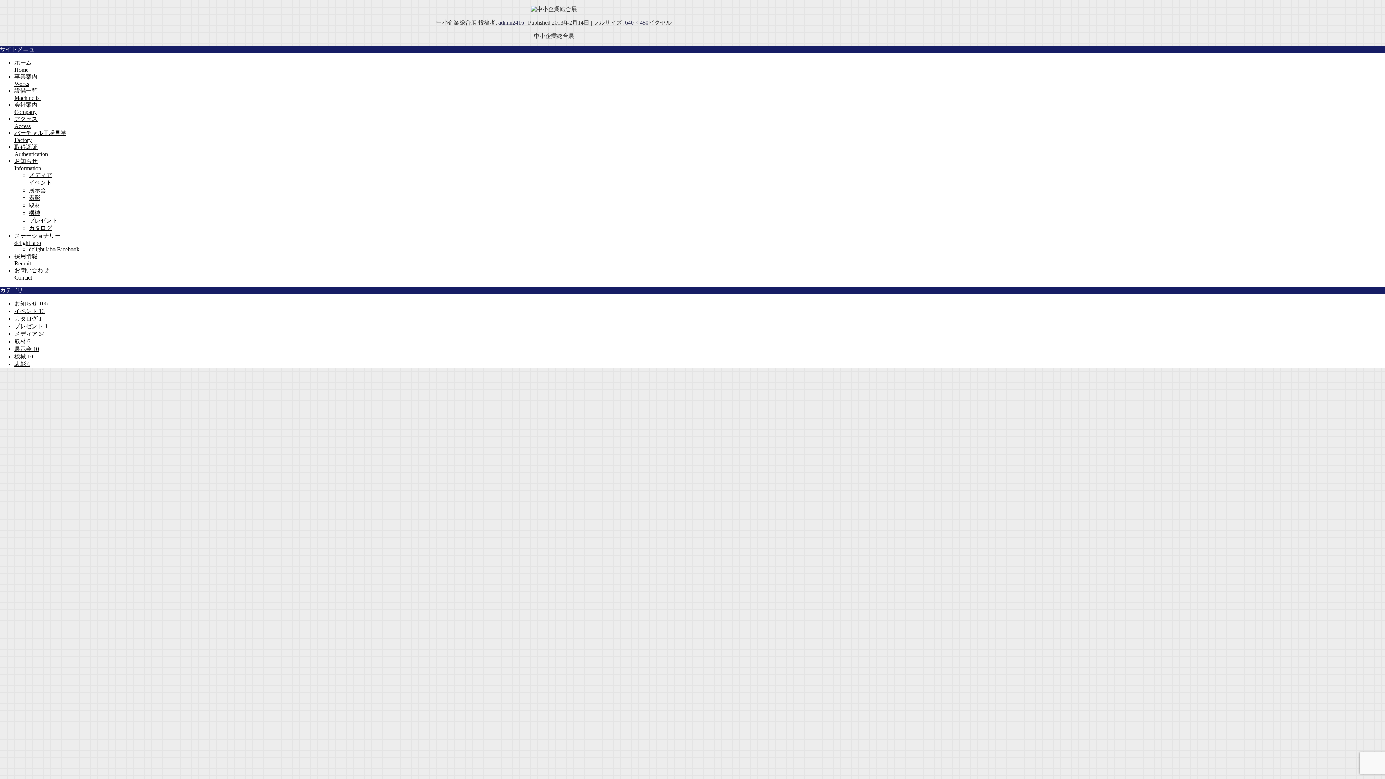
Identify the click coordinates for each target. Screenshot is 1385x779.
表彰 (34, 198)
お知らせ (31, 303)
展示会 (37, 190)
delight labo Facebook (54, 249)
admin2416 (511, 22)
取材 (34, 205)
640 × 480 (636, 22)
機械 (34, 213)
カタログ (40, 228)
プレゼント (43, 220)
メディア (40, 175)
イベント (40, 183)
